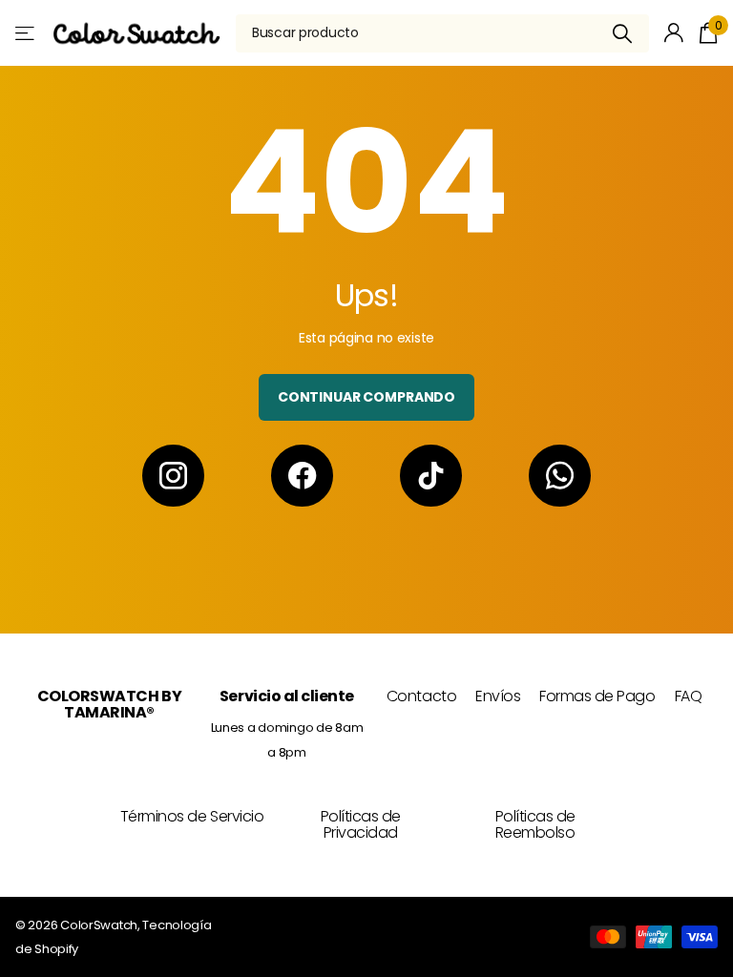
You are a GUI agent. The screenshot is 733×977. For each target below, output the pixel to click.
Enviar (623, 33)
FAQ (688, 696)
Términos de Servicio (191, 816)
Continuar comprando (366, 396)
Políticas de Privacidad (361, 824)
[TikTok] (431, 476)
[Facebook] (302, 476)
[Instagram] (173, 476)
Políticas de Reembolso (535, 824)
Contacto (421, 696)
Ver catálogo (26, 33)
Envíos (497, 696)
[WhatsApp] (560, 476)
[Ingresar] (674, 32)
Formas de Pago (597, 696)
